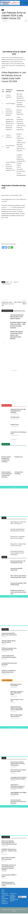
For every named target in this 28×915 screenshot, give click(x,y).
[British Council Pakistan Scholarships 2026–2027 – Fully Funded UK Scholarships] (22, 843)
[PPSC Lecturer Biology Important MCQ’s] (5, 717)
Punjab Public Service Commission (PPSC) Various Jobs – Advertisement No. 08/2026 (16, 335)
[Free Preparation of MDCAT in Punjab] (22, 877)
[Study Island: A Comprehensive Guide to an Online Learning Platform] (5, 786)
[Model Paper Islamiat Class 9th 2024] (5, 686)
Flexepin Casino (15, 424)
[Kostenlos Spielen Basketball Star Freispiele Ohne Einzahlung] (7, 451)
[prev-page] (3, 343)
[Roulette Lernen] (21, 451)
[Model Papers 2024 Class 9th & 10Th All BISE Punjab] (5, 693)
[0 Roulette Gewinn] (5, 419)
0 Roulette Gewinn (15, 417)
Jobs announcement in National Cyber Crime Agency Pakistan (17, 316)
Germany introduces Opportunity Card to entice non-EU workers (18, 801)
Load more (13, 439)
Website (8, 207)
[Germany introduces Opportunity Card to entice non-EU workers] (5, 802)
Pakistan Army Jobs (6, 283)
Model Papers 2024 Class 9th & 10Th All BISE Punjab (16, 693)
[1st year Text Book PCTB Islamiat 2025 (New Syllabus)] (22, 657)
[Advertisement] (14, 264)
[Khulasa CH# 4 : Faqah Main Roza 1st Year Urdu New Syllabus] (5, 538)
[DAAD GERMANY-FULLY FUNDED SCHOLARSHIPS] (5, 794)
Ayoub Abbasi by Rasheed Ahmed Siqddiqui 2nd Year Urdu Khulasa (17, 553)
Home (3, 7)
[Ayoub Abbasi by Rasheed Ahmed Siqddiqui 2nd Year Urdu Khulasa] (5, 553)
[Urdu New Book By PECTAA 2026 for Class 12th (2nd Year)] (22, 635)
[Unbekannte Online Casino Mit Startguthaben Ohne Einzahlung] (5, 411)
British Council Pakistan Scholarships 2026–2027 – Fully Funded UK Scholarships (9, 842)
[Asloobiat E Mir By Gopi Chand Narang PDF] (22, 665)
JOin (11, 282)
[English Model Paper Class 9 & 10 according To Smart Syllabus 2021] (5, 709)
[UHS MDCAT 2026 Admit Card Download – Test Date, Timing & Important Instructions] (22, 851)
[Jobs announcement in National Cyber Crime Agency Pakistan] (5, 316)
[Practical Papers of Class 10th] (5, 701)
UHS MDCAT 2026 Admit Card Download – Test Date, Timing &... (9, 851)
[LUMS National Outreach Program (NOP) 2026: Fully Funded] (22, 884)
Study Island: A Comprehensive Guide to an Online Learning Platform (18, 786)
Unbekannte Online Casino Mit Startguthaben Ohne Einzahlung (18, 411)
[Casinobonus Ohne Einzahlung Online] (5, 434)
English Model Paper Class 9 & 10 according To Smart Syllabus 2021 (16, 708)
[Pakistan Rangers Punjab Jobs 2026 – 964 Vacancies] (5, 523)
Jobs (7, 7)
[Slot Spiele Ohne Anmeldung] (21, 467)
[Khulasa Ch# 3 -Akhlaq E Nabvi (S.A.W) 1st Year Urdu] (5, 546)
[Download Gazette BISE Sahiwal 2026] (5, 570)
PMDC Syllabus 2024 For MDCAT (20, 303)
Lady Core (16, 282)
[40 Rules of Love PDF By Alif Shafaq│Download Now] (22, 672)
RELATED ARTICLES (7, 311)
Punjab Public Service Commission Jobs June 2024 (8, 304)
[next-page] (5, 343)
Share (15, 248)
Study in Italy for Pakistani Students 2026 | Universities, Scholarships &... (18, 763)
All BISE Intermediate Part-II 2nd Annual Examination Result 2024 (18, 592)
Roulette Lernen (19, 456)
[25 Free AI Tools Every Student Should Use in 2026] (5, 772)
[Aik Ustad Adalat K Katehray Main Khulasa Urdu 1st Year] (5, 531)
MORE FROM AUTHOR (19, 311)
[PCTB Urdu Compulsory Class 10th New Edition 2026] (22, 650)
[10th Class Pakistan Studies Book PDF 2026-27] (22, 642)
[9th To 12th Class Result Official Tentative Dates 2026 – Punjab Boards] (5, 577)
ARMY (7, 282)
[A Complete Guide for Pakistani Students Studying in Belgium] (5, 779)
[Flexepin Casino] (5, 426)
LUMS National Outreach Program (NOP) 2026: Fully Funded (8, 884)
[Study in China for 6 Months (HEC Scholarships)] (22, 859)
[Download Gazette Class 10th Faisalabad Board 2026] (5, 563)
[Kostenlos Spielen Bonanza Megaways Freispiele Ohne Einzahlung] (7, 467)
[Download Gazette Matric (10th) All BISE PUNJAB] (5, 585)
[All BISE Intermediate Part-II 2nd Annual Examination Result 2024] (5, 592)
